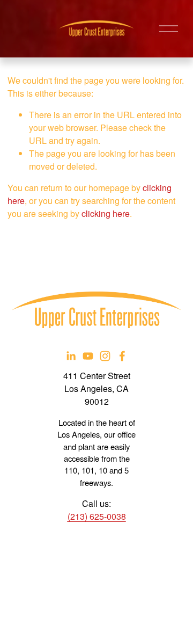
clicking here (105, 213)
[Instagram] (105, 356)
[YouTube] (88, 356)
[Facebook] (122, 356)
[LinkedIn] (70, 356)
